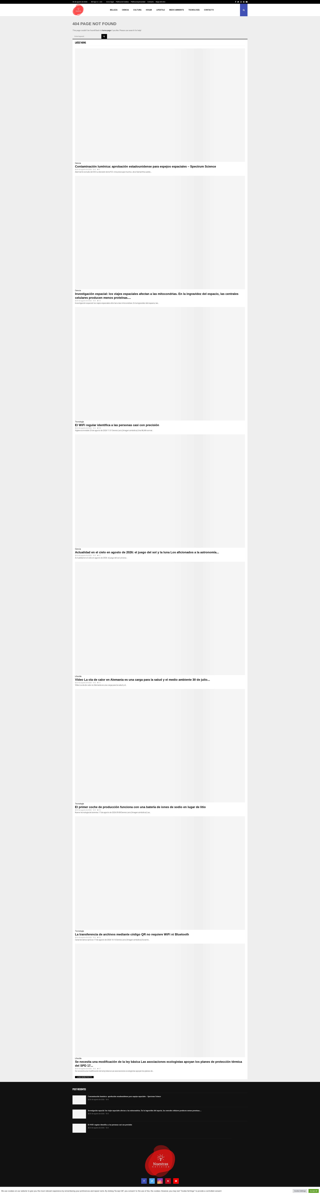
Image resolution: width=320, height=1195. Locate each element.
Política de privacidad (138, 2)
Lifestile (160, 10)
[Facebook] (144, 1181)
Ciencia (125, 10)
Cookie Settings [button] (300, 1191)
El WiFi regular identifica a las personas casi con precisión (117, 425)
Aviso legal (110, 2)
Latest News (80, 42)
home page (106, 30)
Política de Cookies (122, 2)
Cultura (137, 10)
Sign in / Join (97, 2)
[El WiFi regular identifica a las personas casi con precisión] (160, 363)
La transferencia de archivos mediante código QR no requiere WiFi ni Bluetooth (132, 934)
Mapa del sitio (160, 2)
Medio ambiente (176, 10)
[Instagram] (160, 1181)
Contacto (150, 2)
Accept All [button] (313, 1191)
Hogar (149, 10)
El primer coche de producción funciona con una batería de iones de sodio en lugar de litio (140, 807)
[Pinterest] (168, 1181)
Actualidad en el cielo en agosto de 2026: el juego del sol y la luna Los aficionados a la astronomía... (147, 552)
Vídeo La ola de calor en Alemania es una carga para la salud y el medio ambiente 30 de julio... (142, 679)
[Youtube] (176, 1181)
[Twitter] (152, 1181)
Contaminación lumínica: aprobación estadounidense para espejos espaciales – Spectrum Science (145, 166)
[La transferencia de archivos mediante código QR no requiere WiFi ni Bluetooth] (160, 873)
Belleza (113, 10)
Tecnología (194, 10)
